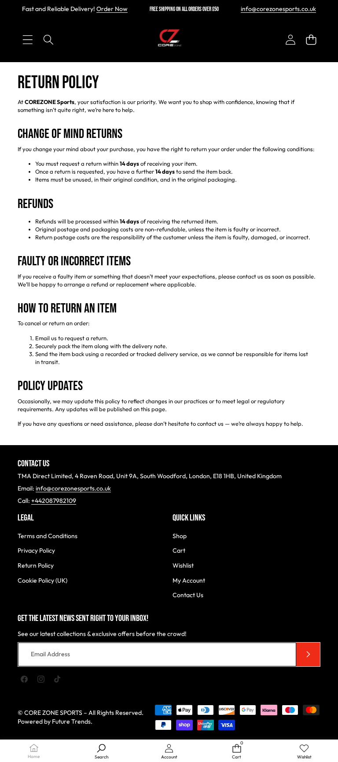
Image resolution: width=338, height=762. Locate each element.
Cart (179, 550)
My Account (189, 580)
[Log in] (290, 39)
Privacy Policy (36, 550)
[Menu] (27, 39)
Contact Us (188, 595)
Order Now (112, 9)
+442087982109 (53, 501)
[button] (311, 39)
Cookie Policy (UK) (42, 580)
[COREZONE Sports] (169, 40)
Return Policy (36, 565)
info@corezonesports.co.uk (278, 9)
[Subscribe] (308, 654)
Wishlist (183, 565)
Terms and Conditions (47, 536)
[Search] (48, 39)
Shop (180, 536)
